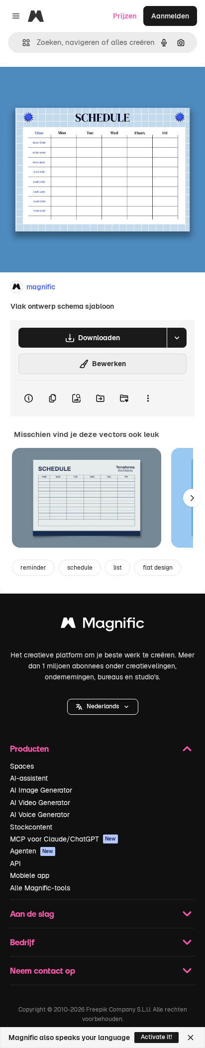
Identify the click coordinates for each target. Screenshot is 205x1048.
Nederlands (103, 706)
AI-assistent (29, 778)
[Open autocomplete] (22, 42)
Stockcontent (31, 827)
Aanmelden (170, 15)
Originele (65, 85)
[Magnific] (102, 625)
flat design (158, 568)
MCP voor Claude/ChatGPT (63, 839)
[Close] (191, 1038)
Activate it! (156, 1037)
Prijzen (124, 15)
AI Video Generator (40, 802)
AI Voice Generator (40, 814)
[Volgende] (192, 498)
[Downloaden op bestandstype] (177, 338)
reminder (33, 568)
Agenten (31, 850)
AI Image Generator (41, 790)
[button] (102, 707)
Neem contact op (42, 970)
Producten (29, 748)
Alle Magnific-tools (40, 887)
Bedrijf (22, 942)
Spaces (22, 766)
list (117, 568)
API (15, 863)
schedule (80, 568)
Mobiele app (29, 875)
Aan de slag (32, 913)
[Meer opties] (148, 399)
